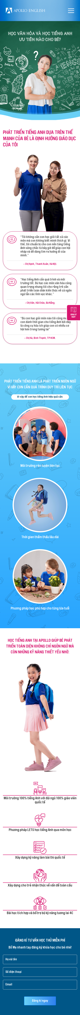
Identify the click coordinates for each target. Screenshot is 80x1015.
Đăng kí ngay (40, 1001)
